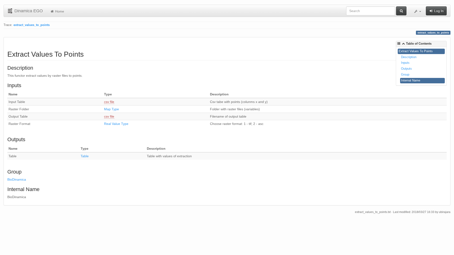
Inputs (405, 62)
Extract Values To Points (416, 51)
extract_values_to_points (31, 25)
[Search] (401, 10)
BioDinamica (16, 179)
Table (85, 156)
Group (405, 74)
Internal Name (410, 80)
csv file (109, 102)
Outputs (406, 68)
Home (59, 11)
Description (408, 57)
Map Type (111, 109)
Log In (438, 11)
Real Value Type (116, 124)
